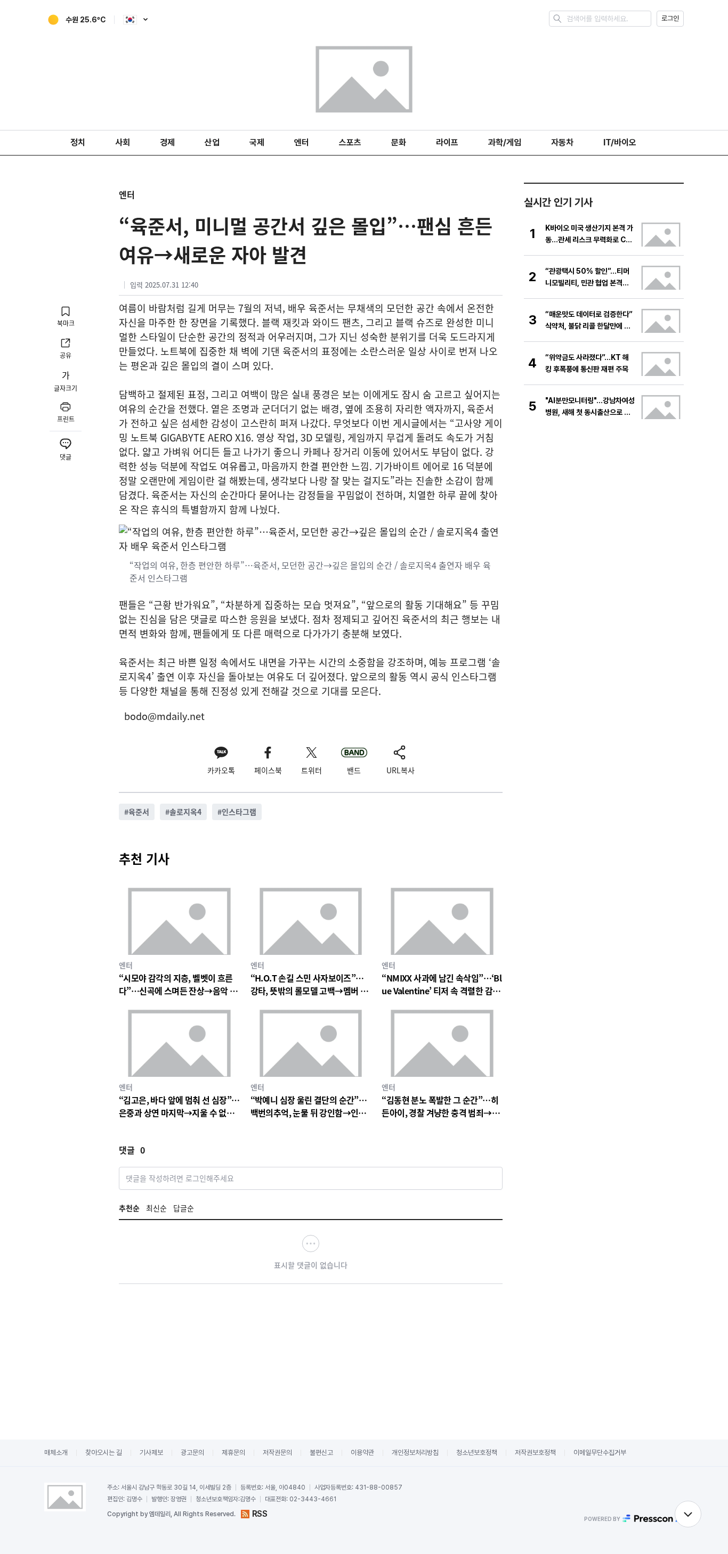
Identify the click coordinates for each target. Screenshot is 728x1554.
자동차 (562, 142)
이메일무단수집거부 (599, 1453)
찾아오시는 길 (103, 1453)
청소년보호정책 (476, 1453)
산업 (212, 142)
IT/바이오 (619, 142)
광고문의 (192, 1453)
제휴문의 (233, 1453)
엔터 (301, 142)
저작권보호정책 (535, 1453)
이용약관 (362, 1453)
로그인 (670, 18)
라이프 (447, 142)
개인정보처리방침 (415, 1453)
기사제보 (151, 1453)
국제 (256, 142)
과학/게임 (504, 142)
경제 (167, 142)
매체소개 (56, 1453)
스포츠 (350, 142)
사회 (122, 142)
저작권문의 (277, 1453)
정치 (77, 142)
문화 (398, 142)
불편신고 (321, 1453)
